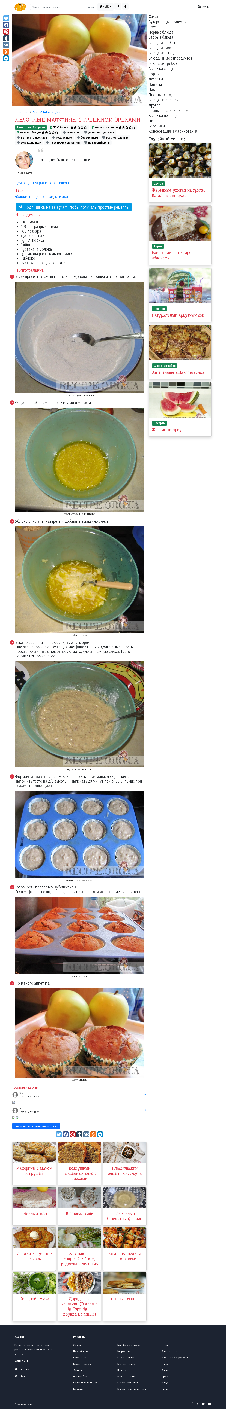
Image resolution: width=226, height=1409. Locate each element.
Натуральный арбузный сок (178, 315)
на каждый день (98, 142)
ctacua (23, 1376)
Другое (154, 105)
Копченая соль (79, 1213)
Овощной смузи (34, 1298)
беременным (89, 137)
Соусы (154, 27)
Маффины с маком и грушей (34, 1171)
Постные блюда (162, 95)
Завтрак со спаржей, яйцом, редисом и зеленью (79, 1258)
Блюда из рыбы (162, 42)
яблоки (21, 196)
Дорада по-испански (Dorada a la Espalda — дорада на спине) (79, 1306)
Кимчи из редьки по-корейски (124, 1256)
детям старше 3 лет (33, 137)
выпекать (73, 132)
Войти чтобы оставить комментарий (36, 1126)
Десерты (156, 79)
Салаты (155, 16)
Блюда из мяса (161, 48)
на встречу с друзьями (64, 142)
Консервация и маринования (173, 131)
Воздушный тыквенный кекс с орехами (79, 1173)
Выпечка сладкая (163, 68)
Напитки (156, 84)
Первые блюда (161, 32)
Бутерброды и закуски (168, 22)
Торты (154, 74)
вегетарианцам (30, 142)
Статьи (165, 1388)
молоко (61, 196)
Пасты (154, 89)
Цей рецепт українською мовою (42, 182)
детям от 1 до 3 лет (100, 132)
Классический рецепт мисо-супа (125, 1171)
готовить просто (106, 127)
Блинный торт (34, 1213)
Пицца (154, 121)
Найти (90, 7)
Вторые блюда (161, 37)
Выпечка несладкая (165, 115)
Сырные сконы (124, 1298)
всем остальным (116, 137)
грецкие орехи (41, 196)
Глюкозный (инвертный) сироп (124, 1216)
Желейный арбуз (167, 429)
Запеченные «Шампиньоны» (178, 372)
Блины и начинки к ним (168, 110)
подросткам (63, 137)
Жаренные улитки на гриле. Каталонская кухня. (178, 193)
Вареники (157, 126)
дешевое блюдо (30, 132)
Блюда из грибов (163, 63)
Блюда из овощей (164, 100)
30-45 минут (61, 127)
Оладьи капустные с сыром (34, 1256)
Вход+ (205, 6)
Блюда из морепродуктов (170, 58)
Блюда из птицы (162, 53)
